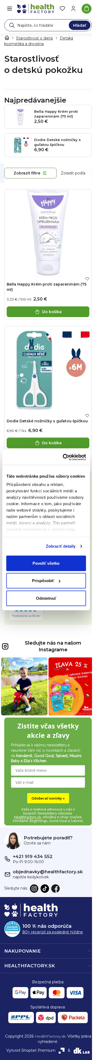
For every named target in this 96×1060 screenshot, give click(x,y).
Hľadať (79, 25)
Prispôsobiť (43, 580)
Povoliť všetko (46, 563)
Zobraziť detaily (61, 546)
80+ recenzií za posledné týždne (52, 932)
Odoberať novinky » (48, 798)
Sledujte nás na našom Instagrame (53, 646)
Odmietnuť (46, 598)
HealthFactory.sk (27, 817)
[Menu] (9, 8)
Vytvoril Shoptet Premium (30, 1050)
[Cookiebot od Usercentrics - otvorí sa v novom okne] (64, 457)
